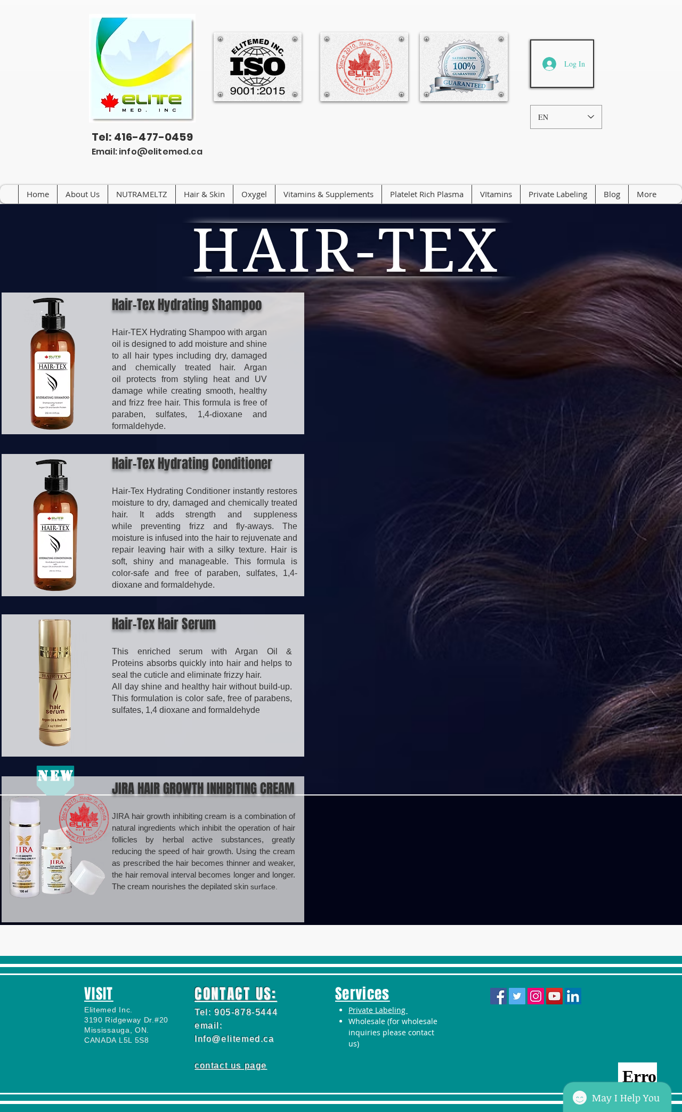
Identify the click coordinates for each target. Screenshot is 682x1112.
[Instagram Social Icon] (535, 996)
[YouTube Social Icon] (554, 996)
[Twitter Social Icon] (517, 996)
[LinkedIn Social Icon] (573, 996)
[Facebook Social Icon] (498, 996)
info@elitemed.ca (160, 151)
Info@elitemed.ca (234, 1038)
